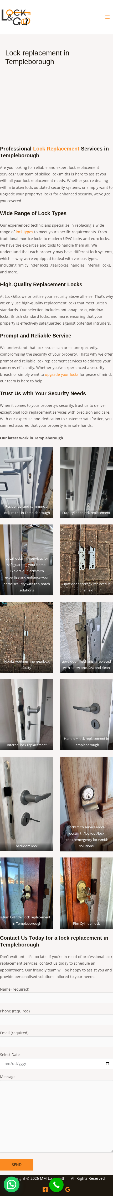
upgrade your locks (62, 374)
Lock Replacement (56, 149)
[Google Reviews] (68, 1189)
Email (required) (14, 1032)
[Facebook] (45, 1189)
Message (8, 1076)
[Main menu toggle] (107, 17)
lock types (24, 231)
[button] (11, 1184)
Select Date (10, 1054)
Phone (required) (15, 1010)
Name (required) (14, 989)
